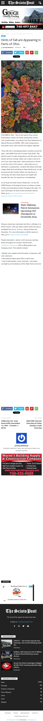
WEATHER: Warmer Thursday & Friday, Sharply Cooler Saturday (34, 424)
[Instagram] (19, 626)
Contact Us (35, 713)
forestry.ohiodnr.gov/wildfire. (19, 235)
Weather (3, 702)
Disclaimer (8, 713)
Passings (4, 685)
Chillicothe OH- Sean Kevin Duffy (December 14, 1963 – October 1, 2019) (10, 424)
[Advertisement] (21, 290)
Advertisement (25, 713)
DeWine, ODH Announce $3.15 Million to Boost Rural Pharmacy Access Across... (28, 654)
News (7, 34)
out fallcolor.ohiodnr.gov (9, 245)
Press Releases (6, 692)
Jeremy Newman (8, 47)
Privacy (16, 713)
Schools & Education (8, 689)
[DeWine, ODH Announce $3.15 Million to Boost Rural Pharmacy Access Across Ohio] (6, 655)
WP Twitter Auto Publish (13, 719)
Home (2, 34)
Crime (3, 695)
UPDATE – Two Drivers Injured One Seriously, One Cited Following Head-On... (28, 643)
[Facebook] (15, 626)
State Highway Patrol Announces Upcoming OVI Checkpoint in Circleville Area (30, 211)
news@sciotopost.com (25, 622)
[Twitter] (24, 626)
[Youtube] (28, 626)
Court (3, 699)
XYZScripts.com (31, 719)
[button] (39, 3)
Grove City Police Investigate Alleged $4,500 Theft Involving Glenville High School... (28, 665)
